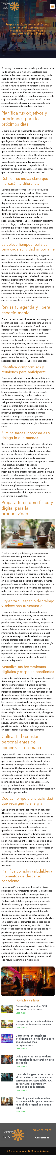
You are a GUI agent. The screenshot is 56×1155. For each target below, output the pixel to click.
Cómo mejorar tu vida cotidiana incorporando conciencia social (34, 1022)
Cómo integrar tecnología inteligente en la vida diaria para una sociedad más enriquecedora (35, 1040)
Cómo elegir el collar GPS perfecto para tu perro (31, 1007)
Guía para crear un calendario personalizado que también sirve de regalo (35, 1060)
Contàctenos (42, 1137)
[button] (52, 6)
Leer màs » (21, 1012)
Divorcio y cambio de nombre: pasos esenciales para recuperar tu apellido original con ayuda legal (35, 1103)
